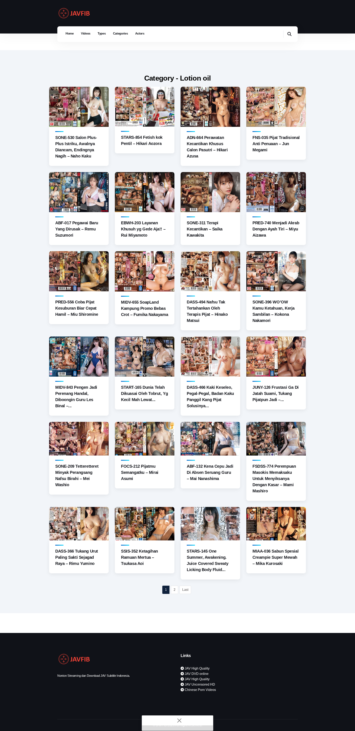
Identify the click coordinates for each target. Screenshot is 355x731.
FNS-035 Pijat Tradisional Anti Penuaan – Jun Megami (276, 143)
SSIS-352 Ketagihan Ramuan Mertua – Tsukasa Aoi (139, 557)
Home (70, 33)
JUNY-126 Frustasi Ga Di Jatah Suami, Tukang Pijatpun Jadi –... (275, 393)
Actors (139, 33)
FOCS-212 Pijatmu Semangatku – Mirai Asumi (139, 472)
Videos (85, 33)
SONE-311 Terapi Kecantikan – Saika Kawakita (204, 229)
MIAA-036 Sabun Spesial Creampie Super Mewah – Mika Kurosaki (275, 557)
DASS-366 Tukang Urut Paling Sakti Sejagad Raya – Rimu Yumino (76, 557)
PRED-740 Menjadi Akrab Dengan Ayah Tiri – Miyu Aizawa (275, 229)
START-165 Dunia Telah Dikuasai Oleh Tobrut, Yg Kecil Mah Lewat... (144, 393)
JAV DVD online (196, 673)
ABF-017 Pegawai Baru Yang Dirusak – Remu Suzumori (76, 229)
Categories (120, 33)
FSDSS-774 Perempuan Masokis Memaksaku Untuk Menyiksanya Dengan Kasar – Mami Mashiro (274, 478)
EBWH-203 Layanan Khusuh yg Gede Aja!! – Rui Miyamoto (143, 229)
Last (185, 589)
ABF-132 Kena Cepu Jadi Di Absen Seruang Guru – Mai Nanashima (210, 472)
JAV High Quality (197, 668)
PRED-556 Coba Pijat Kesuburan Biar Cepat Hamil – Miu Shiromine (76, 308)
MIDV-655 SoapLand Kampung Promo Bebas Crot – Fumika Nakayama (144, 308)
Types (102, 33)
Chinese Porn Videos (200, 690)
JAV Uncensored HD (199, 684)
